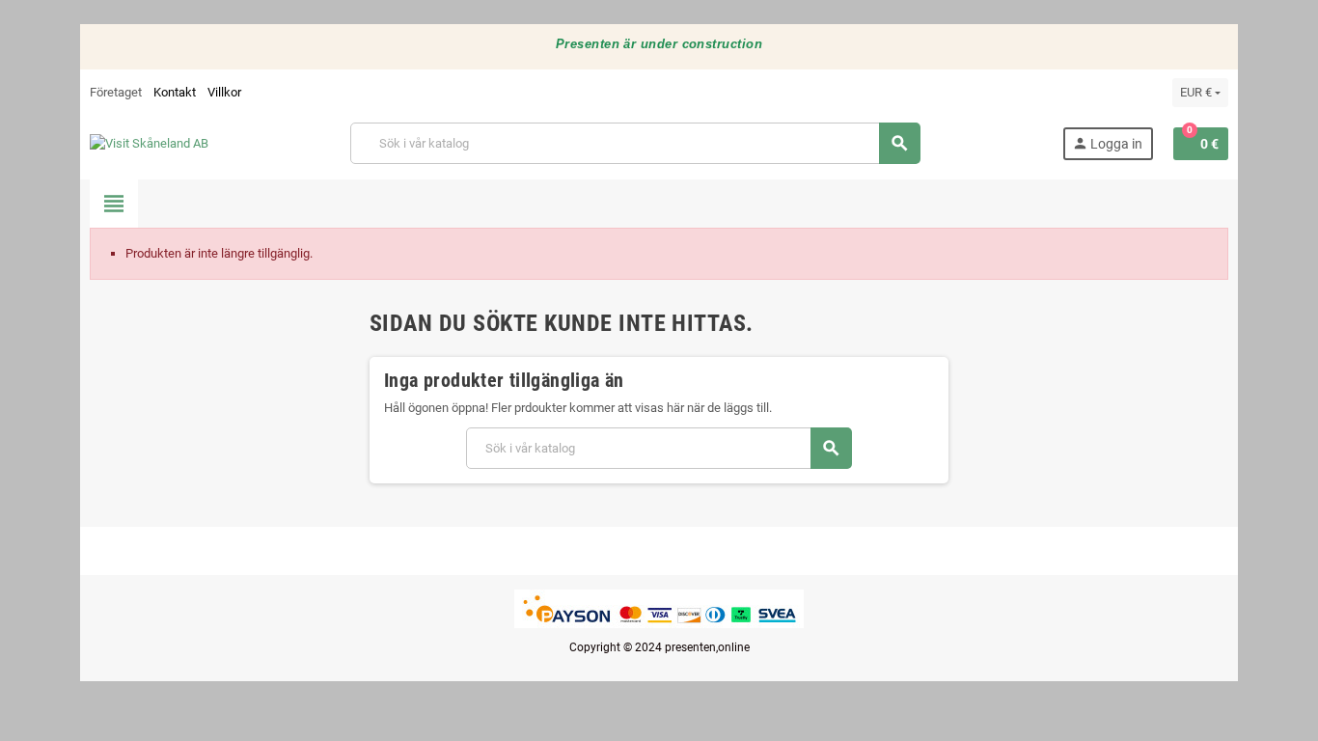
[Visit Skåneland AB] (149, 142)
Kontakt (174, 92)
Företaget (116, 92)
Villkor (224, 92)
